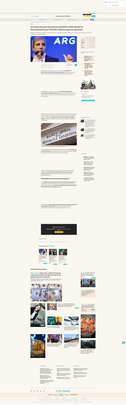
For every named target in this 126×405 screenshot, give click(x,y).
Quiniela (64, 387)
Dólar (32, 387)
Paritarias (82, 387)
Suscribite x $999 (87, 16)
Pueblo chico (84, 91)
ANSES (94, 387)
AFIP (78, 387)
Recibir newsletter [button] (88, 100)
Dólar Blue (37, 387)
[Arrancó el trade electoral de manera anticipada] (54, 321)
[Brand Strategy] (61, 395)
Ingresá (93, 16)
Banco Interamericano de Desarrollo (60, 241)
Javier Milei (51, 241)
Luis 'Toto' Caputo (42, 241)
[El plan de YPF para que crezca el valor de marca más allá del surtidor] (38, 315)
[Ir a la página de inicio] (35, 16)
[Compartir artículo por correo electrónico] (50, 67)
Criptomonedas (43, 387)
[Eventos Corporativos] (56, 395)
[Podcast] (67, 394)
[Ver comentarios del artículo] (52, 67)
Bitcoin (50, 387)
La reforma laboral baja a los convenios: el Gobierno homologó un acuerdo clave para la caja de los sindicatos (89, 66)
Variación (87, 37)
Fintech (54, 387)
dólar (68, 241)
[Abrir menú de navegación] (31, 16)
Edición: (91, 13)
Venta (91, 37)
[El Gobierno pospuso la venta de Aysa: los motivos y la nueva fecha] (43, 252)
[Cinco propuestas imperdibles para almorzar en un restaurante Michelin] (88, 326)
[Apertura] (50, 395)
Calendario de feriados (71, 387)
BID (47, 241)
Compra (94, 37)
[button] (123, 342)
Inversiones (88, 387)
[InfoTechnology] (74, 394)
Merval (59, 387)
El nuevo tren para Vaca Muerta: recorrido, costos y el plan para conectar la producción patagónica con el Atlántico (89, 58)
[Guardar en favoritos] (76, 65)
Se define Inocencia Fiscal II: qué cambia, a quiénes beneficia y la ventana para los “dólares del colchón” (89, 73)
